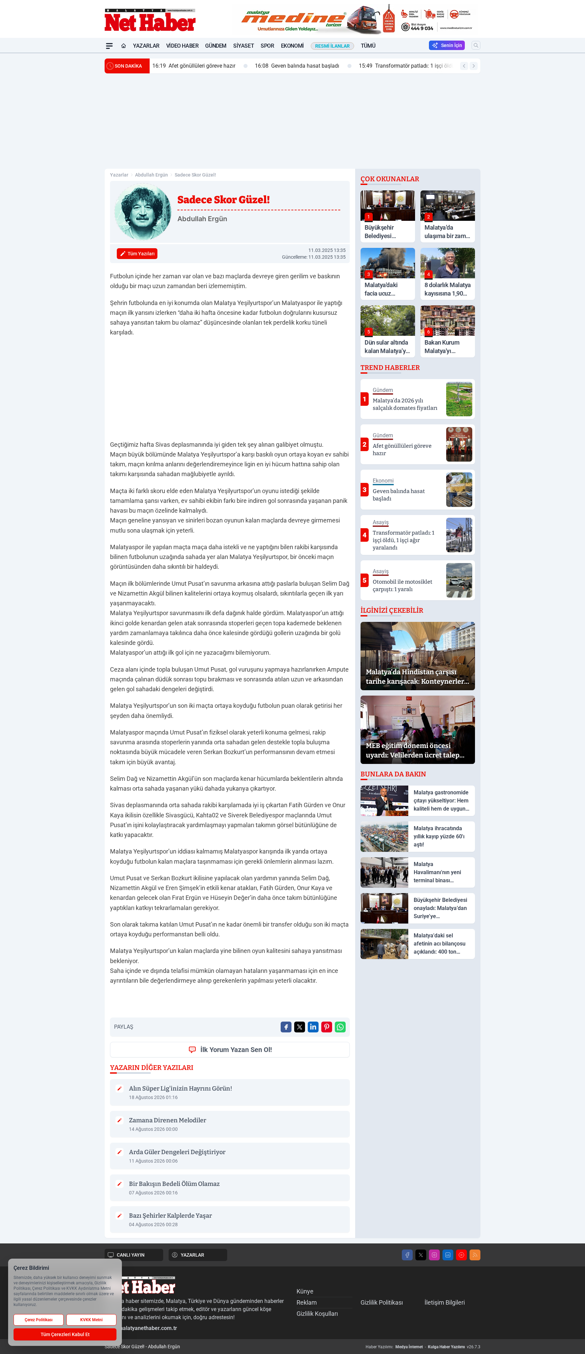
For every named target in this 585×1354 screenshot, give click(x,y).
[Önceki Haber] (464, 66)
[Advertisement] (72, 154)
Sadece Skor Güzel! (195, 175)
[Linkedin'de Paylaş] (313, 1027)
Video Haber (182, 46)
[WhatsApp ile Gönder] (340, 1027)
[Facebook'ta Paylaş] (286, 1027)
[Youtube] (461, 1255)
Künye (305, 1291)
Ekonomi (292, 46)
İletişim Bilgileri (445, 1302)
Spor (267, 46)
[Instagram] (434, 1255)
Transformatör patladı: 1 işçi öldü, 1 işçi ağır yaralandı (334, 66)
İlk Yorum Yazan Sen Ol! (236, 1050)
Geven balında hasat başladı (200, 66)
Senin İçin (451, 45)
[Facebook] (407, 1255)
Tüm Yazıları (141, 253)
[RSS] (475, 1255)
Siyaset (243, 46)
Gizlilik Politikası (382, 1302)
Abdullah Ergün (151, 175)
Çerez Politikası (38, 1319)
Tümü (368, 46)
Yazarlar (146, 46)
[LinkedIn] (447, 1255)
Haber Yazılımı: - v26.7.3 (423, 1347)
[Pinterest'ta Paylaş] (326, 1027)
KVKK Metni (91, 1319)
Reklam (307, 1302)
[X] (420, 1255)
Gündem (215, 46)
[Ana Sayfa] (123, 46)
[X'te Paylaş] (299, 1027)
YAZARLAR (192, 1255)
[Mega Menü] (109, 46)
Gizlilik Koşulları (317, 1313)
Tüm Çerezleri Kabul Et (65, 1334)
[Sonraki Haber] (474, 66)
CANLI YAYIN (131, 1255)
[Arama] (476, 45)
